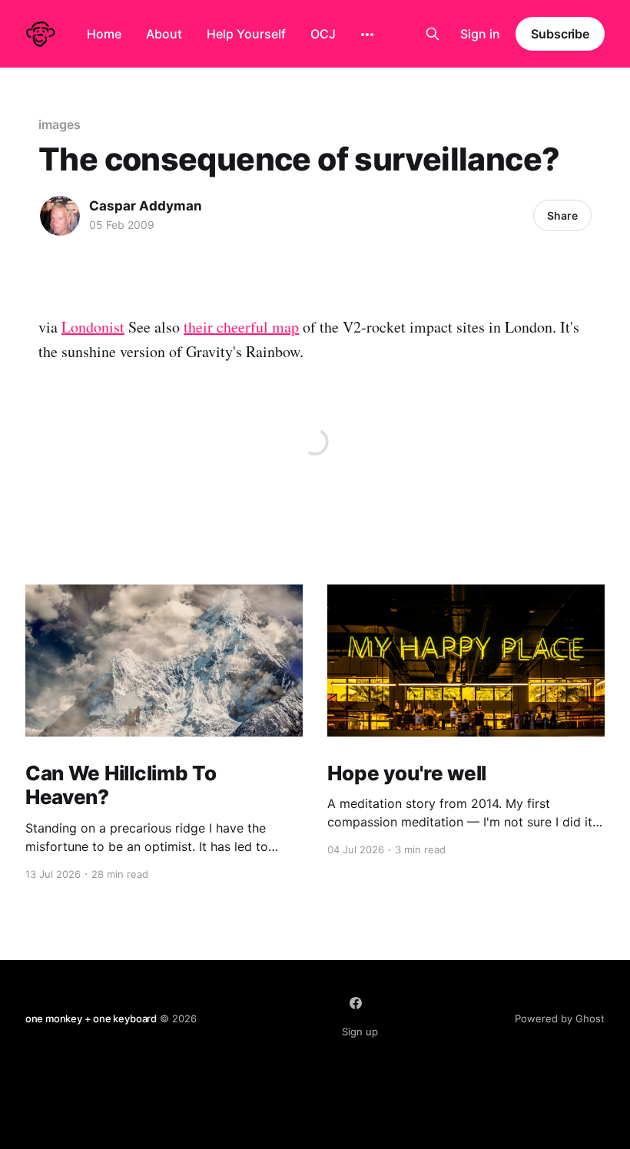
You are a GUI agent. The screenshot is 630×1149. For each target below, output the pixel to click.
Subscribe (560, 33)
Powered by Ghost (560, 1018)
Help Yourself (246, 33)
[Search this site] (432, 34)
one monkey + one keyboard (91, 1018)
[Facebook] (356, 1003)
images (59, 124)
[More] (367, 34)
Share (562, 215)
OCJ (323, 33)
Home (104, 33)
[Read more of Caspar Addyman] (59, 215)
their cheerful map (241, 326)
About (164, 33)
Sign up (360, 1031)
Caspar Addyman (145, 206)
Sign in (480, 33)
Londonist (92, 326)
